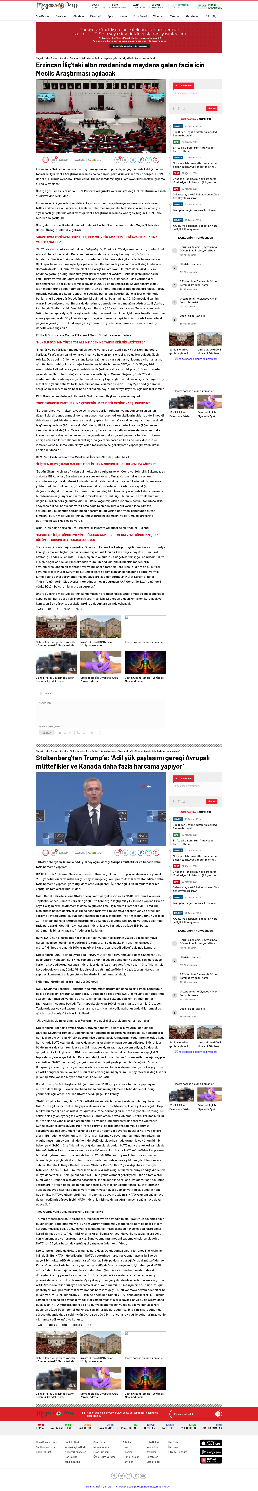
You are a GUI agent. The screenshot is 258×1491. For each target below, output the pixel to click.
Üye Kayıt (173, 1447)
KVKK (138, 1486)
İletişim (103, 1486)
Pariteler (168, 1427)
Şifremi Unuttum (177, 1451)
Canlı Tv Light (43, 1451)
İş (57, 608)
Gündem (78, 16)
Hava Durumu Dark (46, 1442)
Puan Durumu (129, 1427)
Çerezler (129, 1486)
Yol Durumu (188, 1427)
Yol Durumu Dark (45, 1447)
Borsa (40, 1427)
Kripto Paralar (212, 1427)
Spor (110, 16)
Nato (64, 1324)
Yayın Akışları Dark (75, 1447)
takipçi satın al (73, 1461)
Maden (67, 608)
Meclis (78, 608)
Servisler (61, 16)
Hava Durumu (106, 1427)
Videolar (158, 16)
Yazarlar (175, 16)
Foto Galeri (140, 16)
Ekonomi (95, 16)
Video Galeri (153, 1447)
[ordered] (78, 733)
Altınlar (127, 1442)
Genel (63, 58)
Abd (40, 1324)
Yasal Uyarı (166, 1486)
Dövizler (127, 1447)
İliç (49, 608)
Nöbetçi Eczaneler (75, 1451)
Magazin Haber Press (46, 58)
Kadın (123, 16)
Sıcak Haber (153, 1461)
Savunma (77, 1324)
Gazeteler (192, 16)
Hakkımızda (92, 1486)
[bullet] (83, 733)
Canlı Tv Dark (72, 1442)
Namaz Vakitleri (61, 1427)
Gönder (46, 732)
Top (89, 1324)
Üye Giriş (173, 1442)
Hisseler (149, 1427)
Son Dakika (42, 16)
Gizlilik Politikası (116, 1486)
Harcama (52, 1324)
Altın (40, 608)
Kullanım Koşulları (151, 1486)
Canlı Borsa (99, 1442)
